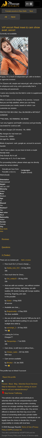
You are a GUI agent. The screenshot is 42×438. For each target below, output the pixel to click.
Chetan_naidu (12, 352)
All (6, 17)
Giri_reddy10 (11, 279)
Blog (15, 384)
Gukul (9, 301)
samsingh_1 (11, 328)
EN (27, 4)
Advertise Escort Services (28, 384)
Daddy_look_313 (13, 268)
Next (13, 17)
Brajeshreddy (12, 311)
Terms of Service (27, 435)
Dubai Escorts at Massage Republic (10, 4)
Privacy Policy (13, 435)
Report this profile (9, 377)
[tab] (21, 239)
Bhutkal (9, 363)
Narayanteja (11, 341)
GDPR (9, 430)
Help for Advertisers (9, 387)
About (11, 384)
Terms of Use (27, 427)
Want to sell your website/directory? (15, 389)
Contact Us (18, 430)
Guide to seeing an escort (26, 387)
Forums (4, 384)
